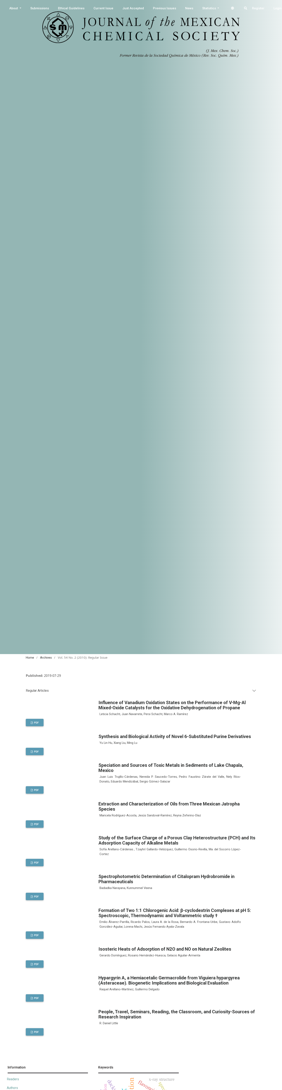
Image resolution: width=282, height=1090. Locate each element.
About (14, 8)
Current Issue (103, 8)
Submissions (39, 8)
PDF (36, 722)
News (189, 8)
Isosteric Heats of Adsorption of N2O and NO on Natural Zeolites (164, 949)
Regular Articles (37, 691)
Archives (46, 657)
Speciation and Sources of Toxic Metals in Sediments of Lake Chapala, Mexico (170, 768)
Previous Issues (164, 8)
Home (30, 657)
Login (278, 8)
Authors (12, 1088)
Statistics (209, 8)
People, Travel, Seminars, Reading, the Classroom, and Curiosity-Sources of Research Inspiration (176, 1014)
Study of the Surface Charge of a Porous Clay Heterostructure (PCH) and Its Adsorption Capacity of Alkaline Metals (176, 840)
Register (258, 8)
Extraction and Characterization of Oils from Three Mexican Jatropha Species (169, 806)
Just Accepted (133, 8)
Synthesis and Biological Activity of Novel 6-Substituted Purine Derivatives (174, 736)
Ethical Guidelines (71, 8)
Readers (13, 1079)
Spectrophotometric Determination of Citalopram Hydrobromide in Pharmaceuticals (166, 879)
